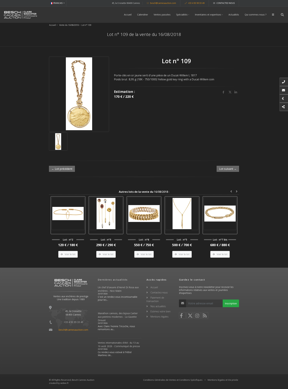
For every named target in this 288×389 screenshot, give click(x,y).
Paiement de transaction (155, 299)
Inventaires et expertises (208, 14)
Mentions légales (159, 316)
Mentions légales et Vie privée (223, 379)
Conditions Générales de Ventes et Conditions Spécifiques (172, 379)
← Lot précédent (62, 169)
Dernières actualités (113, 279)
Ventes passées (162, 14)
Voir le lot (72, 254)
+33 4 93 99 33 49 (196, 3)
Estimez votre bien (160, 311)
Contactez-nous (225, 3)
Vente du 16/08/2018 (69, 25)
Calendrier (142, 14)
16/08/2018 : (144, 192)
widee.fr (64, 383)
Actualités (233, 14)
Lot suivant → (227, 169)
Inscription (231, 303)
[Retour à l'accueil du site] (20, 15)
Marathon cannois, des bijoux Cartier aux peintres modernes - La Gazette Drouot (118, 317)
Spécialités (182, 14)
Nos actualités (158, 306)
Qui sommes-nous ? (255, 14)
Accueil (128, 14)
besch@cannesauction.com (163, 3)
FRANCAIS (58, 3)
